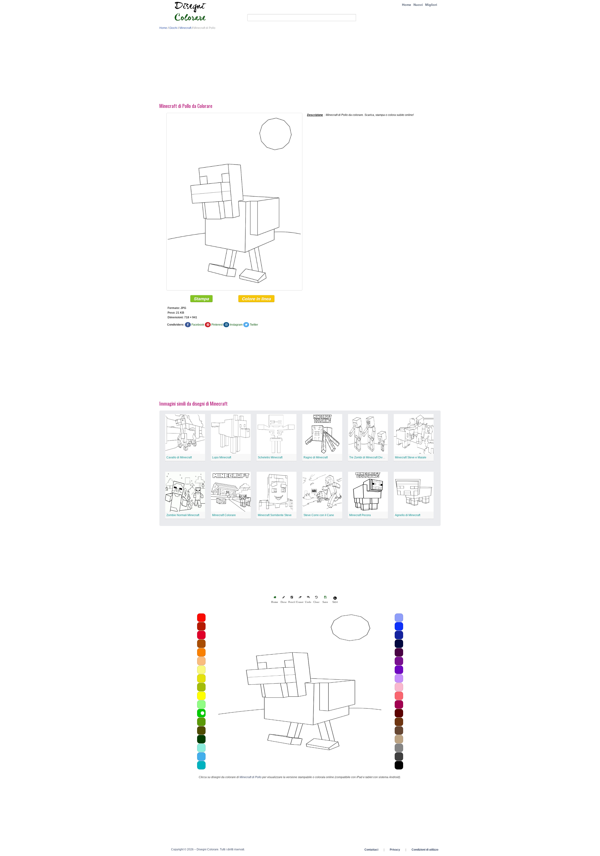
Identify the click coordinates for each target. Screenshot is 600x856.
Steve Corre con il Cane (319, 515)
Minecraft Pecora (360, 515)
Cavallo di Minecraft (179, 457)
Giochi (173, 28)
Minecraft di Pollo (251, 777)
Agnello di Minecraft (407, 515)
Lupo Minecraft (221, 457)
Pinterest (217, 324)
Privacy (395, 849)
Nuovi (418, 5)
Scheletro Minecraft (270, 457)
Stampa (201, 299)
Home (406, 5)
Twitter (254, 324)
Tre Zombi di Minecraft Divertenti (369, 457)
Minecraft (185, 28)
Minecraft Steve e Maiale (410, 457)
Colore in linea (256, 299)
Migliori (431, 5)
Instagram (236, 324)
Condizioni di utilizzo (425, 849)
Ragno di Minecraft (316, 457)
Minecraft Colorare (224, 515)
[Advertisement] (300, 67)
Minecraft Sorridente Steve (275, 515)
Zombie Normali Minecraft (182, 515)
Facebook (197, 324)
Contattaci (371, 849)
